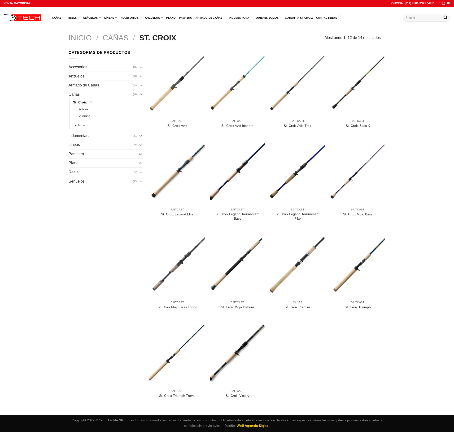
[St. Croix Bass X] (357, 83)
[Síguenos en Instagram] (443, 3)
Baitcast (83, 109)
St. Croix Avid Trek (297, 126)
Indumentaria (239, 17)
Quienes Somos (267, 17)
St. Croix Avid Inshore (237, 126)
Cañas (56, 17)
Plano (171, 17)
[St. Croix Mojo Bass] (357, 171)
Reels (72, 17)
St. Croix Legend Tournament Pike (297, 216)
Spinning (84, 116)
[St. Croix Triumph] (357, 264)
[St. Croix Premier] (297, 264)
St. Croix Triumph (358, 307)
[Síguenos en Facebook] (439, 3)
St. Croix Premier (297, 307)
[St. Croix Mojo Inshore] (237, 264)
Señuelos (90, 17)
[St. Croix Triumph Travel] (177, 353)
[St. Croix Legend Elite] (177, 171)
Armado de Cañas (209, 17)
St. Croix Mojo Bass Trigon (177, 307)
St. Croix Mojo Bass (357, 214)
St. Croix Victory (237, 396)
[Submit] (445, 18)
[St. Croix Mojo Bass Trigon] (177, 264)
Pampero (185, 17)
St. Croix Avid (177, 126)
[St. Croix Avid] (177, 83)
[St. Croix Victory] (237, 353)
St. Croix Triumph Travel (177, 396)
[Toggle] (141, 67)
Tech (76, 125)
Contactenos (326, 17)
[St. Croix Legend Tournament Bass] (237, 171)
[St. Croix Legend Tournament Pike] (297, 171)
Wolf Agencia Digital (253, 426)
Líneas (109, 17)
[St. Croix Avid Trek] (297, 83)
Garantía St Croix (299, 17)
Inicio (80, 38)
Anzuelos (152, 17)
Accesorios (130, 17)
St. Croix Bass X (358, 126)
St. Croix (80, 102)
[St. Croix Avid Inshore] (237, 83)
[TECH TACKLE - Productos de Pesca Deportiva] (22, 17)
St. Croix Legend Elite (177, 214)
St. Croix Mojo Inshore (237, 307)
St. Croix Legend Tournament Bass (237, 216)
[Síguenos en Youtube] (448, 3)
